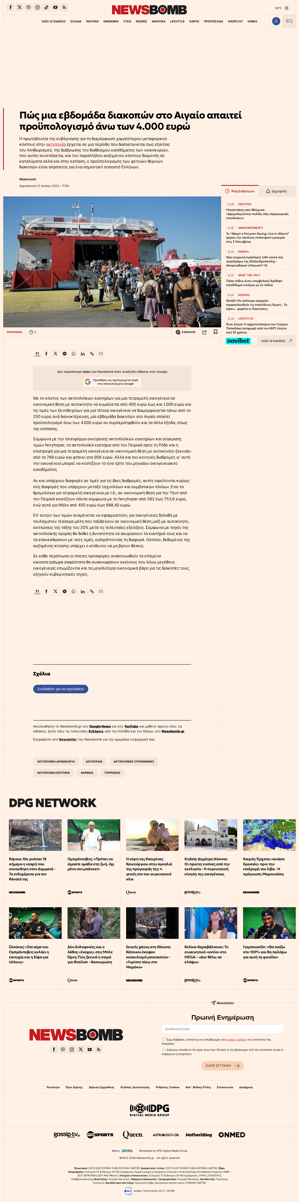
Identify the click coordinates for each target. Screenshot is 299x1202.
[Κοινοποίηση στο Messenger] (64, 354)
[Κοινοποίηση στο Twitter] (55, 354)
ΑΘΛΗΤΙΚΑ (158, 21)
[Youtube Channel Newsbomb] (55, 7)
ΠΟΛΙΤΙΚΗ (92, 21)
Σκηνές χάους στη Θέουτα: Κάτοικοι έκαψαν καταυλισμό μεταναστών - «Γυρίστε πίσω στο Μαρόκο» (148, 957)
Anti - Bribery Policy (198, 1087)
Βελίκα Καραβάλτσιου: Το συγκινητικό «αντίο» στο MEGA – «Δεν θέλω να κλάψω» (206, 954)
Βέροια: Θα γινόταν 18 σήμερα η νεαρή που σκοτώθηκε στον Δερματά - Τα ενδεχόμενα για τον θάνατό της (32, 869)
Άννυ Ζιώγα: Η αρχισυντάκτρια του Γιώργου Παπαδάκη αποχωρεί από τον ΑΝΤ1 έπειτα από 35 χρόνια (257, 328)
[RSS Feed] (64, 7)
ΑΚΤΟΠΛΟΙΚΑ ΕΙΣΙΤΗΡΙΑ (53, 772)
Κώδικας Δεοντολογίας (135, 1087)
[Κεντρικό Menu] (289, 21)
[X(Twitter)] (19, 7)
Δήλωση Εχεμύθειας (102, 1087)
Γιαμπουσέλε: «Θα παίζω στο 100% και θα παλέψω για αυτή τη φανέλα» (265, 952)
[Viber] (28, 7)
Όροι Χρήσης (74, 1087)
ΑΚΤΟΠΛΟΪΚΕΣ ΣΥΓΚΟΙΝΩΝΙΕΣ (133, 761)
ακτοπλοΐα (56, 144)
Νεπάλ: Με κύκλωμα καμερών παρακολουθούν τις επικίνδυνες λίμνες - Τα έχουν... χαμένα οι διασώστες (256, 305)
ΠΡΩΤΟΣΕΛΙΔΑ (213, 21)
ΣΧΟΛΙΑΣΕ (188, 332)
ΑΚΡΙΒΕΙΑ (87, 772)
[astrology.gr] (166, 1135)
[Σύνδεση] (276, 21)
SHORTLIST (235, 21)
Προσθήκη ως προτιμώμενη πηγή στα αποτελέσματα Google (115, 381)
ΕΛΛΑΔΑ (75, 21)
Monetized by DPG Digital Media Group (163, 1150)
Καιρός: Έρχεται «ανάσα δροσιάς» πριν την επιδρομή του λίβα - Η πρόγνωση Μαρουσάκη (263, 866)
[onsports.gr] (100, 1135)
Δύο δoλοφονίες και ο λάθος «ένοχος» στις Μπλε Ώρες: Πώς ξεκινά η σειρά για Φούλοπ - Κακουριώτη (90, 954)
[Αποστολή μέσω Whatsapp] (74, 354)
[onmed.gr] (232, 1135)
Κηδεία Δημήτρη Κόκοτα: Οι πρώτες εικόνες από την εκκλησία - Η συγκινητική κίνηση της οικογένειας (207, 866)
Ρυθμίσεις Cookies (167, 1087)
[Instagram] (37, 7)
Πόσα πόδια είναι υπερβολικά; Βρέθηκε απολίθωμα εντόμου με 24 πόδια (254, 283)
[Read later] (215, 332)
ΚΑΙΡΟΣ (194, 21)
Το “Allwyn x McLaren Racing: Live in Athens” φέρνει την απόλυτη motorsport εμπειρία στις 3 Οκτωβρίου (257, 238)
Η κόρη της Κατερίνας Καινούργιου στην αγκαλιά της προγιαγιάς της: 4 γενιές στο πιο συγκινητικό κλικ (149, 869)
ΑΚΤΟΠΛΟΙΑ (94, 761)
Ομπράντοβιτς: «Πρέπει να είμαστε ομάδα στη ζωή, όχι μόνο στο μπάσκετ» (91, 864)
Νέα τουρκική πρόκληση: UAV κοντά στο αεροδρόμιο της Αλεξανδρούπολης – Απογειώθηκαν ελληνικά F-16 (254, 261)
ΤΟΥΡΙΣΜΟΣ (112, 772)
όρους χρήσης (237, 1039)
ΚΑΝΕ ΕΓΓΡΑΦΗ (218, 1065)
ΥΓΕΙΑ (127, 21)
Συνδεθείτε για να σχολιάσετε (60, 689)
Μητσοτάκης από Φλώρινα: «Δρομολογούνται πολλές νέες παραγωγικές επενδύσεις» (257, 214)
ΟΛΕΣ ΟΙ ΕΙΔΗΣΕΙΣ (54, 21)
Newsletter (68, 739)
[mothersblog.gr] (199, 1135)
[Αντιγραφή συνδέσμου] (204, 332)
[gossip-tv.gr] (67, 1135)
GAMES (252, 21)
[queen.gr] (133, 1135)
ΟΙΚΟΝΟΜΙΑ (111, 21)
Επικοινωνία (225, 1087)
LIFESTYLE (177, 21)
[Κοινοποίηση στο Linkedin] (83, 354)
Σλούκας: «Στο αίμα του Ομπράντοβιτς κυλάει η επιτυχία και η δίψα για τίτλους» (29, 954)
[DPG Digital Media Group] (149, 1110)
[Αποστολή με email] (101, 354)
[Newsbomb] (76, 1035)
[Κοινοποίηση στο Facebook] (46, 354)
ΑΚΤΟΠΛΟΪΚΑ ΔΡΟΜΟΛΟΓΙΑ (56, 761)
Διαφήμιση (246, 1087)
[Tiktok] (46, 7)
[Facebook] (11, 7)
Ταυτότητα (53, 1087)
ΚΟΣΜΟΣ (141, 21)
